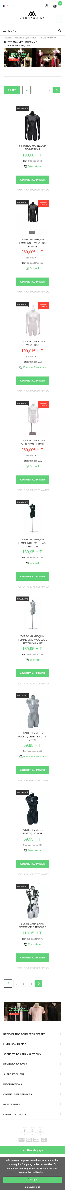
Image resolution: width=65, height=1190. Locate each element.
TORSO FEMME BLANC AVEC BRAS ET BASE (32, 442)
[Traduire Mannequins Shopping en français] (4, 5)
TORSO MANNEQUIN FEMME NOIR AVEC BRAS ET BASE (32, 243)
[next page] (57, 90)
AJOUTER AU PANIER (32, 179)
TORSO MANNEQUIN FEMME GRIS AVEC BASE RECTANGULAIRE (32, 640)
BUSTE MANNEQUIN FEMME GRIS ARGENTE (32, 925)
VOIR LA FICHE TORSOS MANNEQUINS (36, 190)
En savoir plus (32, 1187)
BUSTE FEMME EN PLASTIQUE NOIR (32, 832)
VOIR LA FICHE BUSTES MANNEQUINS (36, 490)
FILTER (12, 90)
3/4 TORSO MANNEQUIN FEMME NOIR (32, 147)
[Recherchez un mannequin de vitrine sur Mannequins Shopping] (60, 31)
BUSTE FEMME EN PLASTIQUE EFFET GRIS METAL (32, 736)
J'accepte (32, 1179)
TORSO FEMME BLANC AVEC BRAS (32, 343)
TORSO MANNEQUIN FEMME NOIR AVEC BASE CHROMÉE (32, 543)
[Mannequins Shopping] (32, 16)
